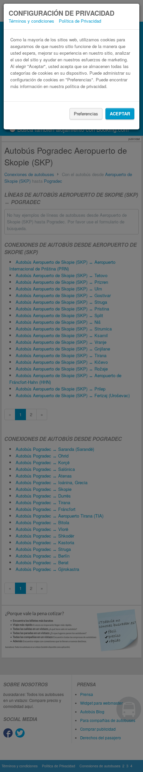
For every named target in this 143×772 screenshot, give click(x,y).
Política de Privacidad (80, 21)
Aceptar (120, 113)
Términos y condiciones (31, 21)
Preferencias (86, 113)
